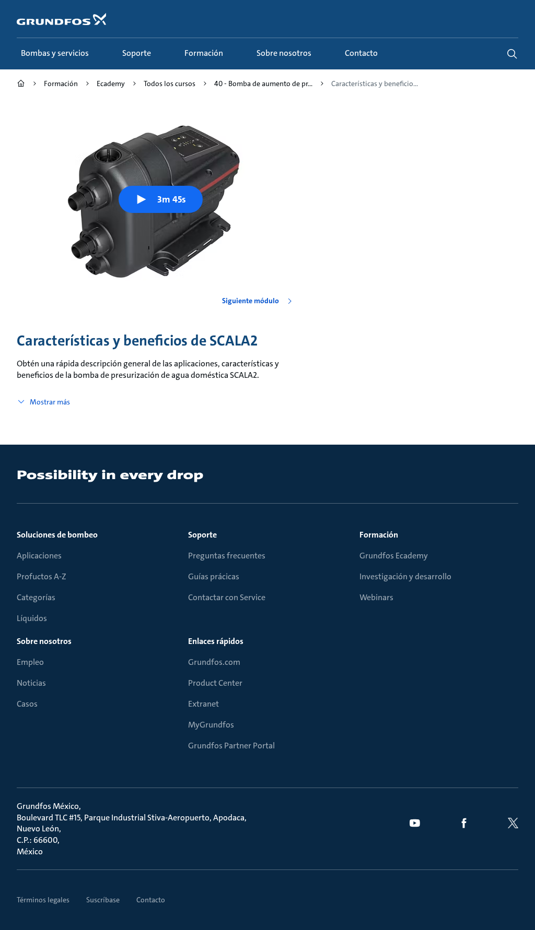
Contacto (150, 899)
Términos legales (43, 899)
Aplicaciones (39, 555)
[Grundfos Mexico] (21, 84)
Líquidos (32, 618)
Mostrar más (50, 402)
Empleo (30, 662)
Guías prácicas (213, 576)
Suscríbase (103, 899)
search (512, 53)
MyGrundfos (211, 724)
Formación (378, 534)
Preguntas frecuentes (226, 555)
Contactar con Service (226, 597)
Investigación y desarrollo (405, 576)
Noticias (31, 682)
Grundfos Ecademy (393, 555)
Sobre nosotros (44, 641)
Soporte (202, 534)
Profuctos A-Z (41, 576)
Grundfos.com (214, 662)
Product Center (215, 682)
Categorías (36, 597)
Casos (27, 703)
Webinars (376, 597)
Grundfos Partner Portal (231, 745)
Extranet (203, 703)
